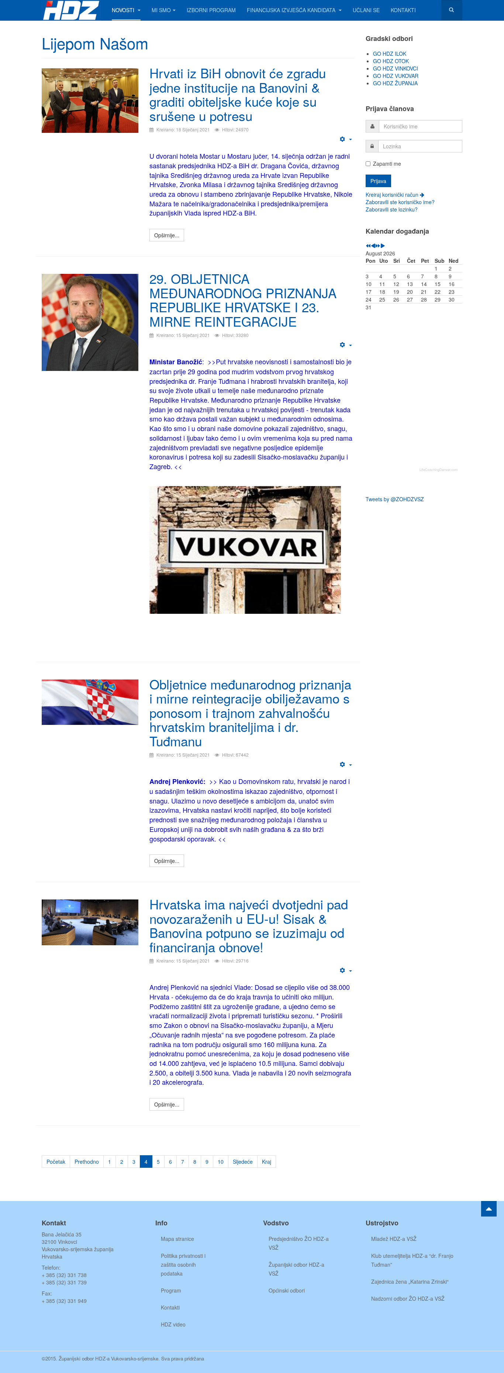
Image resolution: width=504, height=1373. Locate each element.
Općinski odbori (287, 1290)
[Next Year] (377, 246)
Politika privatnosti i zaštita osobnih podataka (183, 1264)
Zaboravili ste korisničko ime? (400, 202)
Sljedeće (243, 1161)
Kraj (266, 1161)
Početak (55, 1161)
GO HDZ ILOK (389, 53)
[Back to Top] (489, 1209)
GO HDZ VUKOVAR (395, 75)
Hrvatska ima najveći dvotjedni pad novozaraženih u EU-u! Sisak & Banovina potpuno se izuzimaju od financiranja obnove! (248, 925)
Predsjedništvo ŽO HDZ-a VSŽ (299, 1243)
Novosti (124, 10)
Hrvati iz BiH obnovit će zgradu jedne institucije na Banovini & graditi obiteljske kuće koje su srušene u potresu (237, 94)
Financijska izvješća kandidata (292, 10)
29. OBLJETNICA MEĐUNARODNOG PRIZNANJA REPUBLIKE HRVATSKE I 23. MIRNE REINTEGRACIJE (242, 299)
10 (221, 1161)
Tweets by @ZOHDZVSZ (395, 499)
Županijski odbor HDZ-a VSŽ (296, 1269)
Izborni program (211, 10)
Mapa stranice (177, 1238)
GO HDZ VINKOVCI (395, 68)
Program (171, 1290)
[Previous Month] (373, 246)
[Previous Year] (368, 246)
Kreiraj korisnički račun (393, 194)
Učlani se (366, 10)
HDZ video (173, 1324)
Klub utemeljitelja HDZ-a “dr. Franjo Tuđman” (412, 1260)
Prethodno (87, 1161)
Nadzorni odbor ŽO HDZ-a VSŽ (408, 1298)
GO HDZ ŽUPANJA (395, 83)
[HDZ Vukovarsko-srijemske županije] (71, 10)
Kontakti (403, 10)
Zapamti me (387, 163)
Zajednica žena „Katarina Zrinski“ (410, 1281)
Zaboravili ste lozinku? (392, 209)
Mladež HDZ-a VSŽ (394, 1238)
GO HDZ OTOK (391, 61)
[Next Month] (382, 246)
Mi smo (161, 10)
